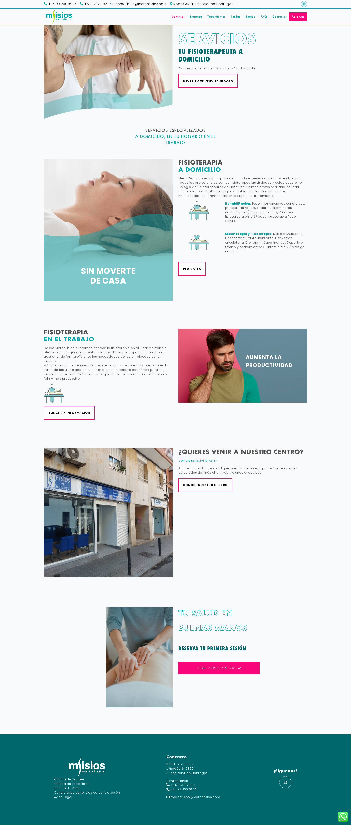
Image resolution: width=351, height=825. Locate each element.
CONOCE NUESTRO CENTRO (205, 485)
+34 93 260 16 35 (62, 4)
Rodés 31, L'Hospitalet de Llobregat (202, 4)
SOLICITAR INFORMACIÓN (69, 413)
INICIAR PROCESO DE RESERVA (219, 668)
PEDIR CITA (192, 269)
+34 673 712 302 (183, 785)
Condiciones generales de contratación (87, 792)
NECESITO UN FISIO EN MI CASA (208, 81)
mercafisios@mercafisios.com (140, 4)
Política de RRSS (67, 788)
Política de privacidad (72, 784)
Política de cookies (69, 779)
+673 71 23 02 (95, 4)
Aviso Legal (63, 797)
